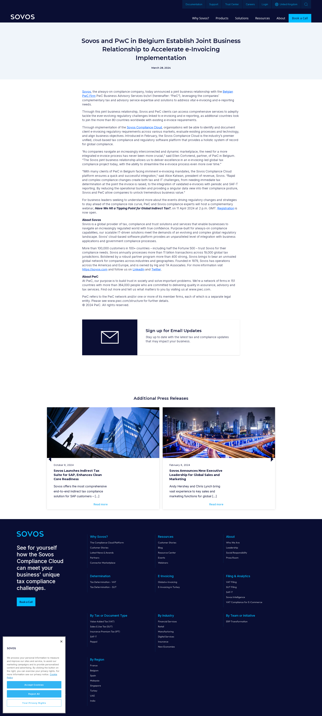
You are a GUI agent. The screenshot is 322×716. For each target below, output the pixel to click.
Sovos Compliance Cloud (144, 127)
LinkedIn (138, 269)
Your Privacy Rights (34, 703)
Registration (225, 208)
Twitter (156, 269)
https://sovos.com (95, 269)
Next (247, 459)
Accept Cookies (34, 684)
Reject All (34, 693)
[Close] (61, 641)
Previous (75, 459)
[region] (34, 674)
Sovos (86, 91)
